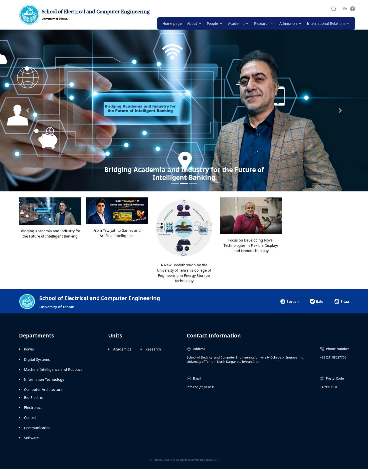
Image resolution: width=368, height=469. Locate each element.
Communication (37, 427)
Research (153, 349)
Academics (122, 349)
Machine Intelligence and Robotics (53, 369)
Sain (215, 459)
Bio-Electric (33, 397)
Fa (345, 8)
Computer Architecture (43, 389)
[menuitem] (172, 23)
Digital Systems (37, 359)
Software (31, 437)
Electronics (33, 407)
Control (30, 417)
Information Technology (44, 379)
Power (29, 349)
